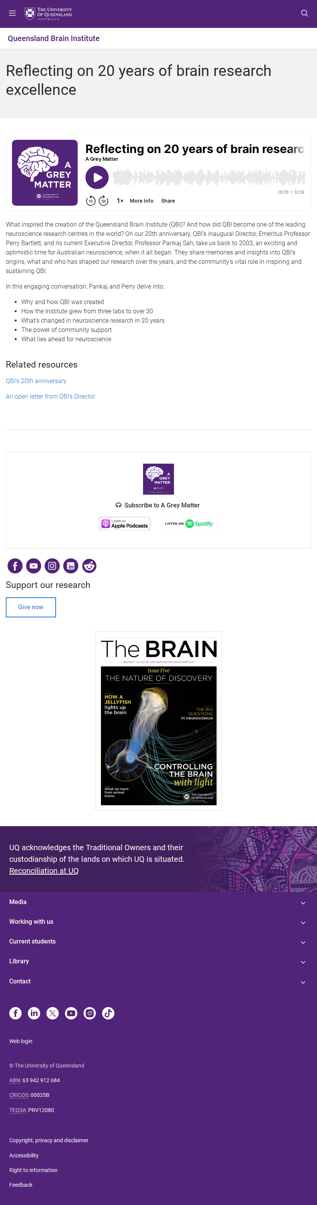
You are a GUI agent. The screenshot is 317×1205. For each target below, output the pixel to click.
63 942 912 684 (41, 1080)
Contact (20, 981)
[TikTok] (108, 1014)
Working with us (31, 921)
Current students (32, 941)
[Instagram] (90, 1014)
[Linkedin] (34, 1014)
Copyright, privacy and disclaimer (49, 1140)
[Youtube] (71, 1014)
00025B (40, 1095)
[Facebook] (15, 1014)
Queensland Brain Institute (54, 38)
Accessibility (24, 1155)
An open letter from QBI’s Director (52, 396)
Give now (30, 607)
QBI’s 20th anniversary (37, 381)
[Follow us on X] (52, 1014)
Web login (20, 1041)
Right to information (33, 1170)
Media (18, 902)
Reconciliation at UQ (44, 870)
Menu (12, 14)
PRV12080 (41, 1110)
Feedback (20, 1185)
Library (19, 961)
